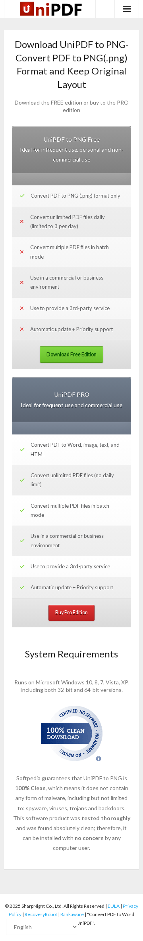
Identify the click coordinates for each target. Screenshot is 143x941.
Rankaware (72, 914)
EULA (114, 906)
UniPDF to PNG (102, 778)
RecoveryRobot (41, 914)
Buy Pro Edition (71, 612)
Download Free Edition (71, 354)
